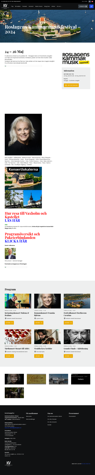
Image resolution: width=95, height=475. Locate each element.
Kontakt (49, 424)
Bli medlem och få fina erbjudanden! (11, 1)
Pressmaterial (72, 416)
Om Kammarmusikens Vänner (55, 416)
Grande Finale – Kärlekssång (76, 348)
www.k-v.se (7, 456)
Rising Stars (47, 6)
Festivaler (24, 6)
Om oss (59, 6)
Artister (53, 6)
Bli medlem (18, 6)
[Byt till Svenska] (89, 2)
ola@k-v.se (13, 454)
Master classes (38, 6)
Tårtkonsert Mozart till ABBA (17, 348)
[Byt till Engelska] (92, 2)
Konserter (31, 6)
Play (12, 6)
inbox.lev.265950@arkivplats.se (13, 427)
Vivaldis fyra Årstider (43, 348)
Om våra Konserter (52, 422)
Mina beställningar (30, 419)
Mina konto (29, 416)
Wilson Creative (86, 463)
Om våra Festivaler (52, 419)
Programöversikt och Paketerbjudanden (22, 237)
